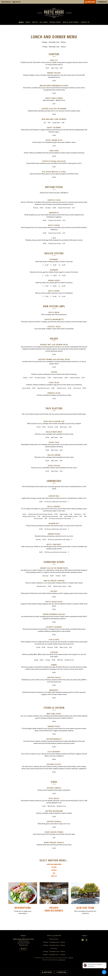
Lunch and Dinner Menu (54, 864)
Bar (54, 873)
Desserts (54, 870)
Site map (71, 957)
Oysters (54, 867)
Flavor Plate (61, 959)
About (28, 22)
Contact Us (85, 22)
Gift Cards (44, 22)
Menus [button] (21, 22)
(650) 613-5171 (16, 2)
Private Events (55, 22)
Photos (35, 22)
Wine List (54, 876)
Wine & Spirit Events (71, 22)
